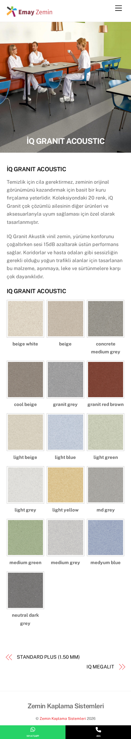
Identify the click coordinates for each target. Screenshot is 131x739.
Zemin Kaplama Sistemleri (63, 718)
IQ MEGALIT (100, 667)
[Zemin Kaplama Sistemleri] (29, 14)
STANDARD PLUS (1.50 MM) (48, 657)
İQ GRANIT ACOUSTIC (65, 141)
